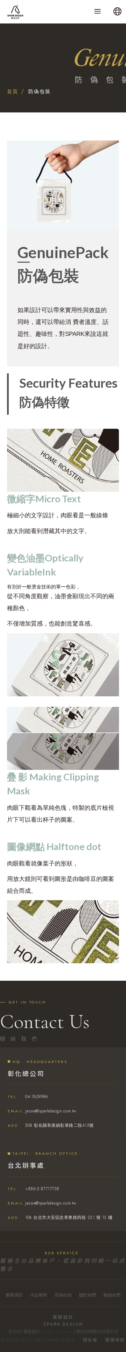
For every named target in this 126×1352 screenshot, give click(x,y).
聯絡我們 (112, 1295)
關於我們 (87, 1295)
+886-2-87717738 (33, 1189)
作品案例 (38, 1295)
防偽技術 (63, 1295)
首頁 (12, 91)
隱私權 (90, 1340)
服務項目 (14, 1295)
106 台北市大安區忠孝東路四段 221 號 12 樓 (60, 1217)
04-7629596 (28, 1097)
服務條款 (115, 1340)
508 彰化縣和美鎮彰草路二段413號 (51, 1125)
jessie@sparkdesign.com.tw (42, 1111)
